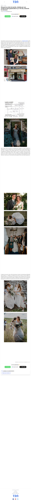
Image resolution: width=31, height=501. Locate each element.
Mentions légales (15, 492)
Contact (15, 490)
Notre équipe (15, 491)
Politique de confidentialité (15, 493)
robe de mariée (25, 40)
